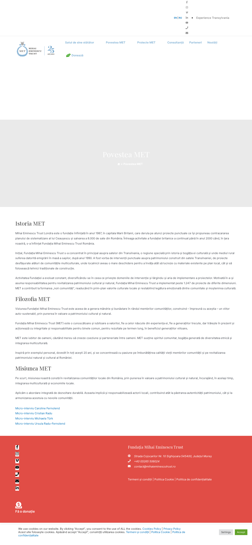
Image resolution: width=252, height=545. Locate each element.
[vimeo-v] (187, 13)
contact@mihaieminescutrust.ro (155, 466)
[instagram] (187, 7)
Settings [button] (226, 532)
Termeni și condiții (140, 479)
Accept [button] (241, 532)
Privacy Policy (172, 528)
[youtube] (187, 23)
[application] (95, 42)
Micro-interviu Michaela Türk (34, 418)
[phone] (187, 28)
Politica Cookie (164, 479)
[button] (82, 42)
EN (175, 17)
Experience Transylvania (212, 18)
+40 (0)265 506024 (147, 461)
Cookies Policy (151, 528)
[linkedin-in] (187, 18)
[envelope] (187, 33)
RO (180, 17)
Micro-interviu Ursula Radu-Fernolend (40, 423)
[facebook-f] (187, 2)
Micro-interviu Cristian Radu (33, 413)
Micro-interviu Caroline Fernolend (37, 408)
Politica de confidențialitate (194, 479)
